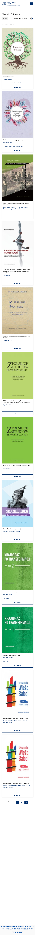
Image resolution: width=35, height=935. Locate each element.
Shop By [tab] (5, 18)
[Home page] (11, 3)
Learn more (25, 930)
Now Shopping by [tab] (7, 24)
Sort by (16, 18)
